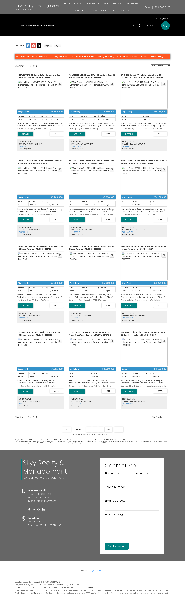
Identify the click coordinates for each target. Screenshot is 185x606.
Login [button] (57, 45)
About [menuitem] (124, 10)
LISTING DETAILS (25, 134)
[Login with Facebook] (28, 47)
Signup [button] (48, 45)
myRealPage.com (97, 570)
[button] (29, 509)
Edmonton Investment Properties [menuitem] (92, 3)
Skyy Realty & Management (37, 6)
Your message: (115, 514)
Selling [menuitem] (91, 10)
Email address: (115, 501)
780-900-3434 (24, 146)
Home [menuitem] (67, 3)
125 (108, 429)
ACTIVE (158, 19)
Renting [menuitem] (105, 10)
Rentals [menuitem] (117, 3)
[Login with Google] (33, 47)
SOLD (168, 19)
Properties (132, 3)
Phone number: (115, 487)
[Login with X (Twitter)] (39, 47)
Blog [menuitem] (115, 10)
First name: (112, 473)
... (101, 429)
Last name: (141, 473)
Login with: (19, 45)
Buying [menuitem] (78, 10)
